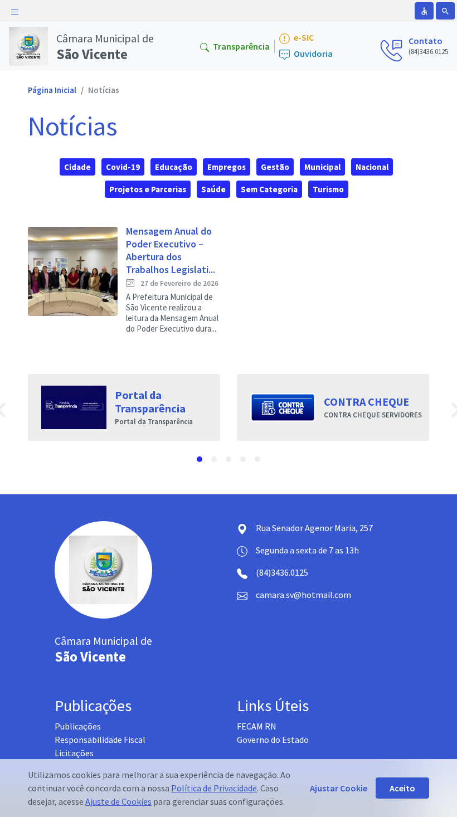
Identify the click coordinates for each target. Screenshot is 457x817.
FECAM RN (256, 726)
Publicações (78, 726)
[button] (199, 459)
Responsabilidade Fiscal (100, 739)
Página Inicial (52, 90)
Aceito (402, 788)
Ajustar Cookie (338, 788)
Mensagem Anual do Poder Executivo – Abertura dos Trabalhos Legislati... (170, 250)
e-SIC (303, 37)
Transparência (240, 46)
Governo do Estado (273, 739)
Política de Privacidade (214, 788)
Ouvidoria (312, 53)
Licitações (74, 752)
